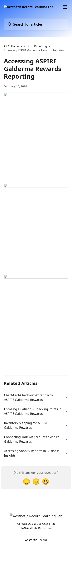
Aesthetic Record (36, 540)
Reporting (40, 46)
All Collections (13, 46)
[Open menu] (64, 7)
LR (28, 46)
